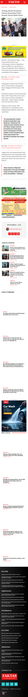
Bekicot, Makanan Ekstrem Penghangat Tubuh (10, 642)
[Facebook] (14, 40)
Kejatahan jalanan (8, 217)
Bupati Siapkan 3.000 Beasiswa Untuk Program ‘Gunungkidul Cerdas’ (14, 613)
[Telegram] (18, 40)
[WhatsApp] (21, 40)
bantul (9, 215)
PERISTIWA (13, 7)
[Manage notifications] (3, 693)
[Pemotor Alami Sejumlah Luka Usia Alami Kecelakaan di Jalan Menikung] (5, 248)
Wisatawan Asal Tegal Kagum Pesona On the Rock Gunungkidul (13, 597)
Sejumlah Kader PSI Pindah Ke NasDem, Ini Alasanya (14, 314)
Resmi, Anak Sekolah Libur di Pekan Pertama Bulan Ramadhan (13, 625)
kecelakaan (17, 215)
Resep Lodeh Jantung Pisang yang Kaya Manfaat (10, 637)
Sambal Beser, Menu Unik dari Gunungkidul (9, 640)
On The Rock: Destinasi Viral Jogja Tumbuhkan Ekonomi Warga (13, 599)
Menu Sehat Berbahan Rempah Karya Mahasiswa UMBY (11, 635)
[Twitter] (11, 40)
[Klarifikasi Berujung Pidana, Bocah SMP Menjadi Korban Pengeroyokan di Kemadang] (5, 256)
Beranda (4, 7)
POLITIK (5, 311)
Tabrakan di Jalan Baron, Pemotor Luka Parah (14, 559)
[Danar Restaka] (8, 229)
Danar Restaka (16, 229)
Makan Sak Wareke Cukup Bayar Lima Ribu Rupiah (11, 633)
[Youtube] (18, 234)
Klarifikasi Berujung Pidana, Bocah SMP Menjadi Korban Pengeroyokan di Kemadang (17, 257)
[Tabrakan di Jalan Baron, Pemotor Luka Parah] (5, 283)
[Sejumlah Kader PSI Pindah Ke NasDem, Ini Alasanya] (14, 302)
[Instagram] (12, 234)
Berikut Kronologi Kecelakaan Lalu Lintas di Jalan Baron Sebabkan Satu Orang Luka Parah (13, 533)
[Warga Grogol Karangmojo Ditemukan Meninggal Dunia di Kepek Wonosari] (5, 265)
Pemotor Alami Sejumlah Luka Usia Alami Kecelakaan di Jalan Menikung (17, 249)
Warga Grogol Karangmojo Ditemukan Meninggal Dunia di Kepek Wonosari (17, 265)
